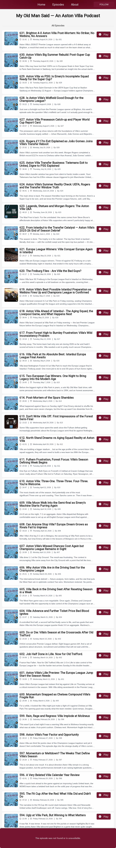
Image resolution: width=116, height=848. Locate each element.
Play (106, 34)
